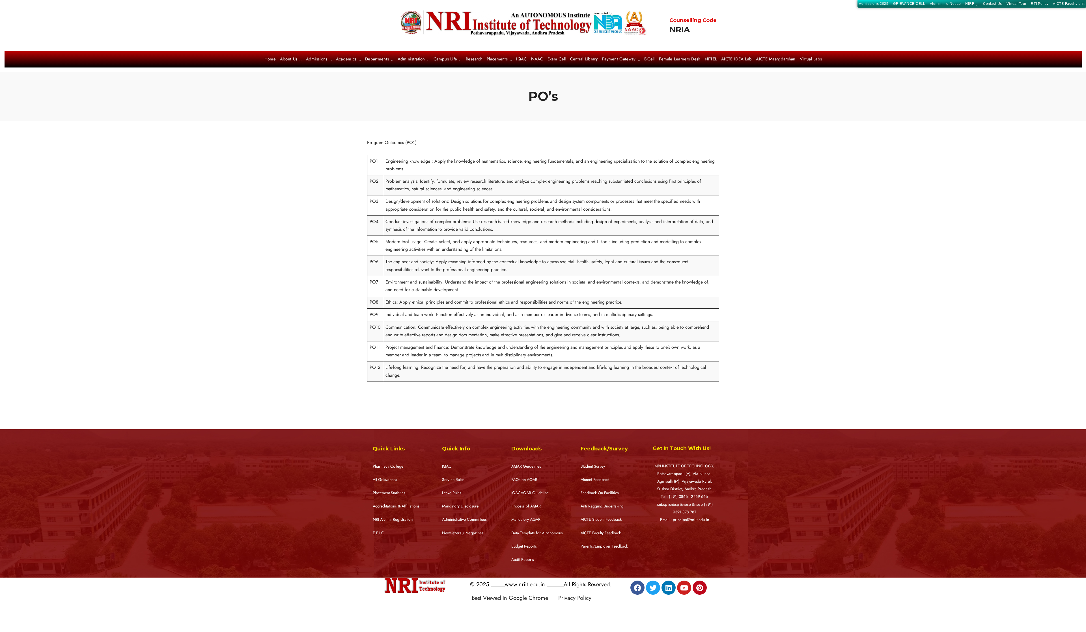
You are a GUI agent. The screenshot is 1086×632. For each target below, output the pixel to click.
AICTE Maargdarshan (775, 59)
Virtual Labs (811, 59)
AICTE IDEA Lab (736, 59)
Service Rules (453, 479)
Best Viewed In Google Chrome (514, 598)
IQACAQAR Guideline (530, 493)
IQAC (521, 59)
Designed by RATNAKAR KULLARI (510, 610)
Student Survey (593, 466)
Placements (497, 59)
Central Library (584, 59)
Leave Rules (451, 493)
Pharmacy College (388, 466)
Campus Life (445, 59)
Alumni (936, 4)
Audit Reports (522, 559)
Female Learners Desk (680, 59)
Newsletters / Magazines (462, 533)
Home (270, 59)
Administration (411, 59)
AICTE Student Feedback (601, 519)
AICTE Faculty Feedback (601, 533)
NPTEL (711, 59)
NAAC (537, 59)
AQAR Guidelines (526, 466)
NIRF (969, 4)
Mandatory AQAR (525, 519)
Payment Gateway (619, 59)
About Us (288, 59)
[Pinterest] (700, 588)
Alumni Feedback (595, 479)
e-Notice (953, 4)
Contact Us (992, 4)
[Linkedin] (668, 588)
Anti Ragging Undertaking (602, 506)
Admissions (316, 59)
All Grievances (385, 479)
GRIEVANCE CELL (909, 4)
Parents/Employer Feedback (604, 546)
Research (474, 59)
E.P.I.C (378, 533)
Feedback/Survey (604, 449)
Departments (377, 59)
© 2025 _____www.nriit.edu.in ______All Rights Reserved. (540, 584)
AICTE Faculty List (1069, 4)
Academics (346, 59)
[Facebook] (637, 588)
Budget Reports (524, 546)
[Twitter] (653, 588)
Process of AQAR (526, 506)
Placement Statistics (389, 493)
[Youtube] (684, 588)
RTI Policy (1039, 4)
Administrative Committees (464, 519)
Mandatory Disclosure (460, 506)
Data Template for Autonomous (537, 533)
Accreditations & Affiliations (396, 506)
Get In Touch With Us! (682, 448)
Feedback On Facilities (600, 493)
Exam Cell (557, 59)
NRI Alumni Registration (393, 519)
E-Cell (649, 59)
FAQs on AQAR (524, 479)
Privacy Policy (574, 598)
